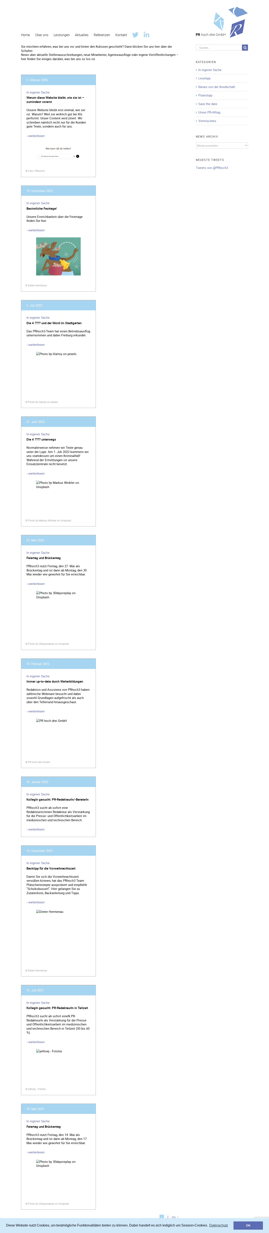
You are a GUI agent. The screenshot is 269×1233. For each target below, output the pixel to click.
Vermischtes (207, 121)
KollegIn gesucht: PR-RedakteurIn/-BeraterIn (57, 799)
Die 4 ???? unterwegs (41, 439)
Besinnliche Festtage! (41, 208)
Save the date (207, 104)
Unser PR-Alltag (209, 112)
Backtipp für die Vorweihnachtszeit (50, 868)
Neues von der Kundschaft (216, 87)
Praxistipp (205, 95)
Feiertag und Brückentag (43, 558)
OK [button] (248, 1225)
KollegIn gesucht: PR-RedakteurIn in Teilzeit (57, 1008)
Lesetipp (204, 78)
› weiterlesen (35, 136)
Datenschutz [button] (218, 1225)
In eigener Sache (38, 92)
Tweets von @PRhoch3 (212, 168)
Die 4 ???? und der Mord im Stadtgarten (54, 323)
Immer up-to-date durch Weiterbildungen (54, 681)
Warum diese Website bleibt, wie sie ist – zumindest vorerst (55, 99)
